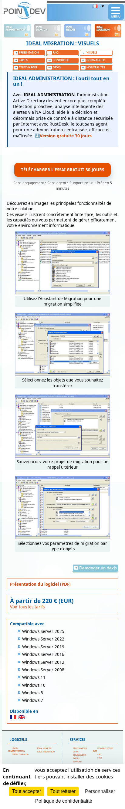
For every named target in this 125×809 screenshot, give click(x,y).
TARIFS (76, 758)
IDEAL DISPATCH (20, 754)
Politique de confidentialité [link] (63, 801)
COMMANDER (79, 755)
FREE (99, 757)
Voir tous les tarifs (27, 607)
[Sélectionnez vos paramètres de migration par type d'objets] (62, 537)
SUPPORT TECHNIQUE (75, 763)
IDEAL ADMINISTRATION (16, 749)
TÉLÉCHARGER (80, 748)
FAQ (99, 754)
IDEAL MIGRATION (46, 751)
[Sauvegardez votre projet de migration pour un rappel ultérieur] (62, 456)
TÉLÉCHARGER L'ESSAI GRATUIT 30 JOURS (62, 169)
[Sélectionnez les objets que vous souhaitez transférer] (62, 374)
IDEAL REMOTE (44, 748)
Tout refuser (63, 791)
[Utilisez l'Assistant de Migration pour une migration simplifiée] (62, 293)
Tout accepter (26, 791)
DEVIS (76, 751)
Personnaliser (100, 791)
